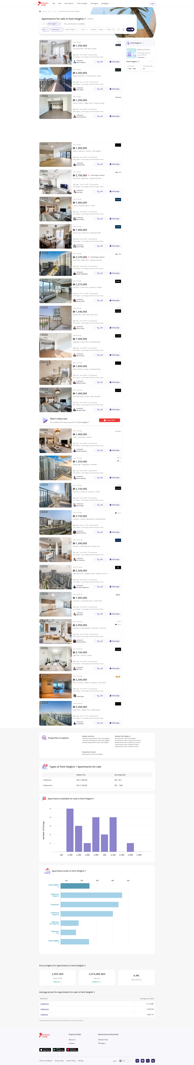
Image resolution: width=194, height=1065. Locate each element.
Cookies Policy (71, 1061)
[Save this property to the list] (69, 41)
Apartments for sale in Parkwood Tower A (127, 746)
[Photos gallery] (55, 52)
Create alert (123, 29)
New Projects (68, 3)
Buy (53, 3)
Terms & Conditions (45, 1061)
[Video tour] (69, 62)
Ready (101, 29)
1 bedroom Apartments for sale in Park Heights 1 (96, 740)
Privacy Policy (59, 1061)
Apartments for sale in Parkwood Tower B (127, 744)
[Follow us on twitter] (148, 1061)
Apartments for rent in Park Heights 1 (92, 754)
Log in (153, 3)
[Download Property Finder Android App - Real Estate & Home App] (59, 1050)
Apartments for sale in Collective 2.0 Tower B (128, 740)
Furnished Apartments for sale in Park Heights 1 (95, 742)
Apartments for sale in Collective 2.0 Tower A (128, 742)
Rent (59, 3)
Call (101, 62)
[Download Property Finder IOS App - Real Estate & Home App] (45, 1050)
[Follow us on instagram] (137, 1061)
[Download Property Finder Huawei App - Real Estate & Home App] (72, 1050)
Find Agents (94, 3)
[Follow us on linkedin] (153, 1061)
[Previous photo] (41, 52)
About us (72, 1040)
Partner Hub (103, 1040)
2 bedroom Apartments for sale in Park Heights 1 (96, 738)
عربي (114, 1061)
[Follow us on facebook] (142, 1061)
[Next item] (152, 61)
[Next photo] (70, 52)
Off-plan (93, 29)
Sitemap (80, 1061)
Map (129, 29)
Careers (72, 1043)
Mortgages (105, 3)
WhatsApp (115, 62)
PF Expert (101, 1043)
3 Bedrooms (44, 1004)
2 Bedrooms (44, 1009)
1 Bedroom (44, 1015)
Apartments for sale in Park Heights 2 (125, 738)
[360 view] (69, 273)
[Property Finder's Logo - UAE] (43, 3)
